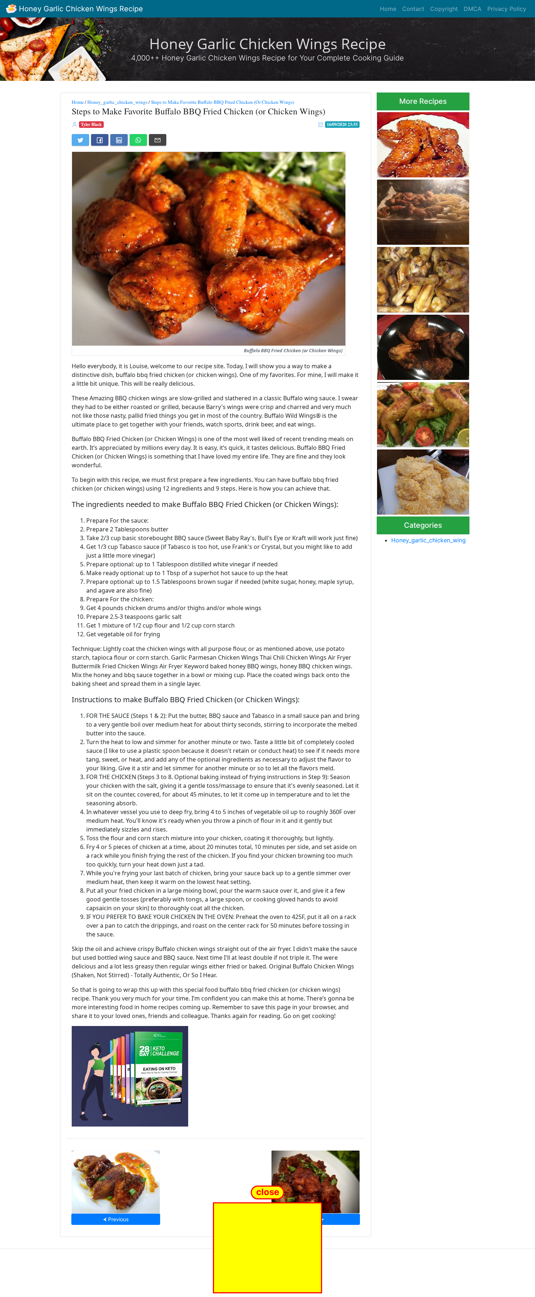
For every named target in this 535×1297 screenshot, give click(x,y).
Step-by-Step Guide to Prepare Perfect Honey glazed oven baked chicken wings (420, 412)
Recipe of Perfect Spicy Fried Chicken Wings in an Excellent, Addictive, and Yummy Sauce (422, 142)
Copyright (444, 8)
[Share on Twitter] (80, 140)
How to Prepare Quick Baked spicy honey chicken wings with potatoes (421, 210)
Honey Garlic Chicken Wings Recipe (80, 8)
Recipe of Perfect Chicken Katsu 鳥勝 (418, 479)
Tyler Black (91, 124)
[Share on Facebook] (99, 140)
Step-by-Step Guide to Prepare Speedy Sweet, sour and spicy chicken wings (316, 1179)
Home (388, 8)
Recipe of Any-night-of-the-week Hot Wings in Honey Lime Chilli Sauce (116, 1179)
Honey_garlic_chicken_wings (117, 102)
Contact (413, 8)
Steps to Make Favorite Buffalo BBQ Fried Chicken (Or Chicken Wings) (222, 102)
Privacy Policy (506, 8)
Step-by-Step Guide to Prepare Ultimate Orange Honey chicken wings (416, 345)
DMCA (473, 8)
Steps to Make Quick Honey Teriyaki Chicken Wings (420, 277)
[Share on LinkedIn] (119, 140)
